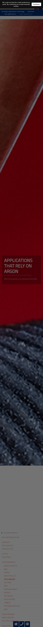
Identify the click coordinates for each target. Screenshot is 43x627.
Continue (36, 4)
